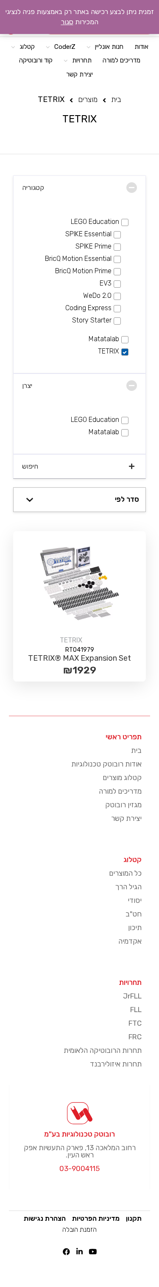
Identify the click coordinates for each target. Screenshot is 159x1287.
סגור (67, 22)
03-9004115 (79, 1168)
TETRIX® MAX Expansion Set (79, 658)
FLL (136, 1009)
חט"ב (134, 914)
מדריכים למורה (120, 791)
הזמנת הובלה (79, 1229)
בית (136, 750)
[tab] (79, 187)
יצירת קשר (126, 818)
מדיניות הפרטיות (96, 1218)
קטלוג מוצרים (122, 777)
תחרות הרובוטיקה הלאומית (103, 1050)
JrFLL (132, 996)
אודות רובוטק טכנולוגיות (106, 764)
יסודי (135, 900)
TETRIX (71, 640)
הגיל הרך (128, 887)
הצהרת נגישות (45, 1218)
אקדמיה (130, 941)
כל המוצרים (125, 873)
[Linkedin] (79, 1251)
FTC (135, 1023)
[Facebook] (66, 1251)
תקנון (134, 1218)
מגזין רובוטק (123, 804)
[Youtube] (92, 1251)
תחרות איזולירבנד (116, 1064)
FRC (135, 1036)
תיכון (135, 927)
